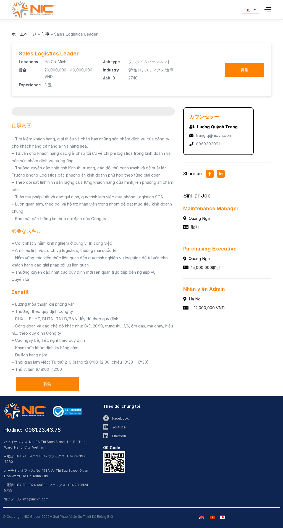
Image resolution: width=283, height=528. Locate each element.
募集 (244, 69)
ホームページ (24, 34)
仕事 (45, 34)
